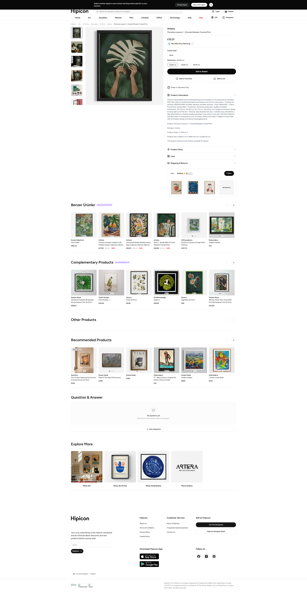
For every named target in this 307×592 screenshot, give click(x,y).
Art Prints (86, 24)
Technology (175, 18)
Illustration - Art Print (98, 24)
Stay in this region (199, 5)
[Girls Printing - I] (111, 282)
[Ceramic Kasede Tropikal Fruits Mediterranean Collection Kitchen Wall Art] (111, 225)
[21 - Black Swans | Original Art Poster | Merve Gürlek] (166, 360)
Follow (229, 173)
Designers (230, 17)
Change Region (182, 5)
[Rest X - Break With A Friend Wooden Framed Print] (166, 225)
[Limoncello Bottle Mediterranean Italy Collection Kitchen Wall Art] (139, 225)
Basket (231, 11)
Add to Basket (202, 71)
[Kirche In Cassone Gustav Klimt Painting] (194, 225)
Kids (189, 18)
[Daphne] (166, 282)
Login (217, 11)
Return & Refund (173, 523)
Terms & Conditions (147, 528)
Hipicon (73, 24)
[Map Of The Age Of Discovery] (111, 360)
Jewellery (103, 18)
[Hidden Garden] (222, 225)
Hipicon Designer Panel (216, 531)
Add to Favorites (185, 79)
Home (77, 18)
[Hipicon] (79, 11)
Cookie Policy (145, 536)
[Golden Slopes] (194, 360)
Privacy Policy (145, 532)
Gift (216, 17)
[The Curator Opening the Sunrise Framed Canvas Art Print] (84, 360)
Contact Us (171, 532)
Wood (171, 55)
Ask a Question (155, 429)
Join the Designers (216, 525)
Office (159, 18)
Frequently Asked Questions (177, 528)
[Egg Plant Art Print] (194, 282)
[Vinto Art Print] (139, 282)
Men (131, 18)
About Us (143, 523)
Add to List (221, 79)
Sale (201, 18)
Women (118, 18)
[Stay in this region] (211, 5)
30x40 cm (184, 65)
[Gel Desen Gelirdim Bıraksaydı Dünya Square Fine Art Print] (84, 282)
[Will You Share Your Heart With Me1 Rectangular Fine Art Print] (222, 282)
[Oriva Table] (84, 225)
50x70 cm (196, 65)
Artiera (109, 24)
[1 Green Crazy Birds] (222, 360)
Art (89, 18)
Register (75, 551)
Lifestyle (145, 18)
